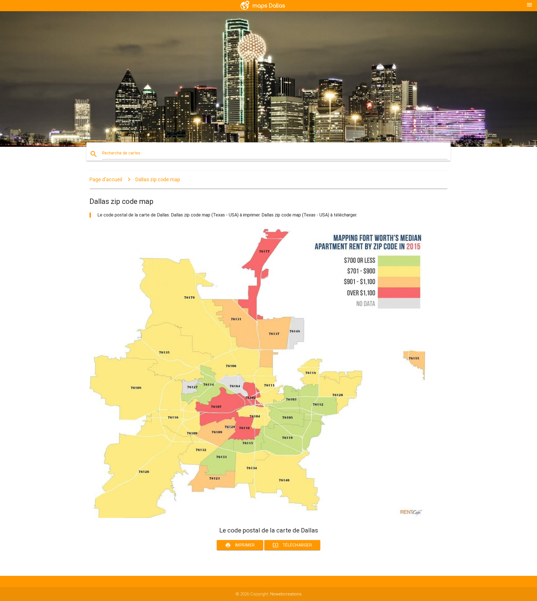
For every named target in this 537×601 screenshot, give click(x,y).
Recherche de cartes (121, 152)
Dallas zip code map (157, 179)
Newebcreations (286, 594)
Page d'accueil (106, 179)
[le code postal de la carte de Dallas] (257, 516)
